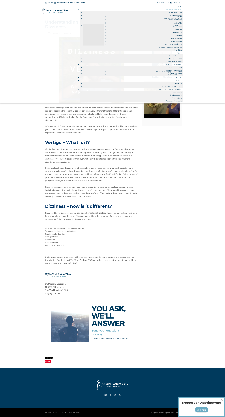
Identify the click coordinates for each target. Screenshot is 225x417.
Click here (201, 409)
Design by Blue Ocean (171, 412)
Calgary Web (156, 412)
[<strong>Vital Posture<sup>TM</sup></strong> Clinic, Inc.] (55, 10)
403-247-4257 (163, 2)
